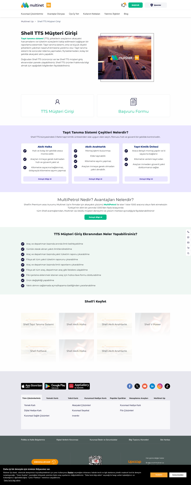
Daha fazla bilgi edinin (12, 480)
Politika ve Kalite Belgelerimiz (33, 439)
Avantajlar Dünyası (56, 13)
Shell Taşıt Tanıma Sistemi (38, 324)
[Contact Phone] (188, 231)
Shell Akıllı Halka (76, 324)
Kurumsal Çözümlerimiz (32, 13)
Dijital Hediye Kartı (32, 410)
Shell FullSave (38, 351)
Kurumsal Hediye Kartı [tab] (95, 398)
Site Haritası (165, 439)
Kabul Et (159, 475)
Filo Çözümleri (127, 410)
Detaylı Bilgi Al (44, 179)
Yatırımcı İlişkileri (112, 13)
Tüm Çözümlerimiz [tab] (31, 398)
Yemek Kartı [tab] (52, 398)
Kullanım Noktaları (91, 13)
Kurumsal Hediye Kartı (130, 405)
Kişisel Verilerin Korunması (67, 439)
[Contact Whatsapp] (188, 237)
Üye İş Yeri (74, 13)
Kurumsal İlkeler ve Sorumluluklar (103, 439)
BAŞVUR (135, 5)
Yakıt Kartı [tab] (73, 398)
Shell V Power (152, 324)
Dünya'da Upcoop (42, 462)
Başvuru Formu (133, 111)
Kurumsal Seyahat (80, 410)
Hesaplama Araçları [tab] (138, 398)
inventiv (75, 415)
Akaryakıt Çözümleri (81, 405)
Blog (126, 13)
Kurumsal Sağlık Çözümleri (36, 415)
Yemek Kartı (29, 405)
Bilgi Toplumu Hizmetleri (139, 439)
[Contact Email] (188, 242)
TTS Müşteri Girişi (57, 111)
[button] (156, 5)
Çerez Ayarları (177, 475)
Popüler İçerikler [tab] (118, 398)
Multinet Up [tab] (159, 398)
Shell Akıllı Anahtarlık (114, 324)
